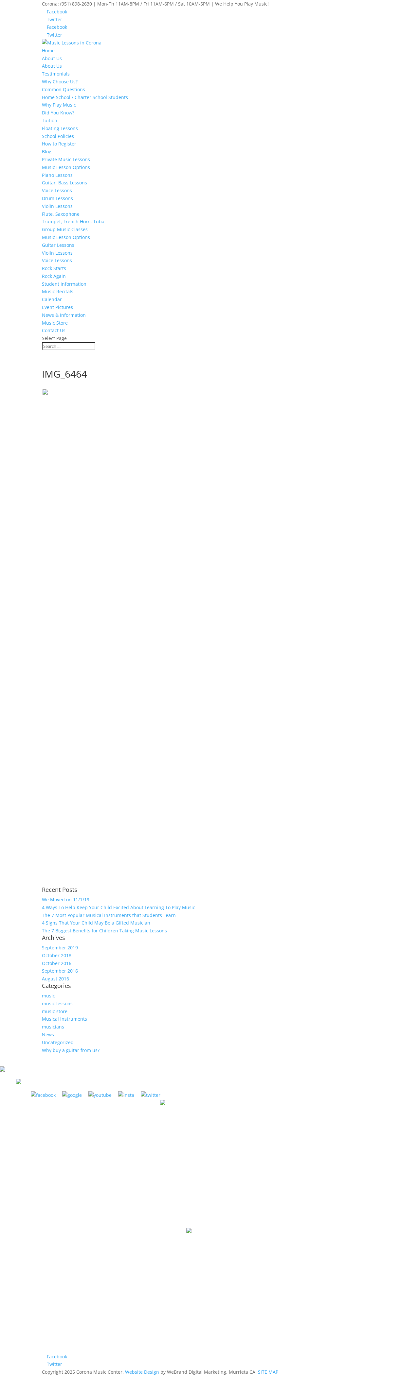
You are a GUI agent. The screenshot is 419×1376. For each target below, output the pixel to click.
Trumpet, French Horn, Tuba (73, 221)
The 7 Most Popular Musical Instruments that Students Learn (109, 915)
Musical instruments (64, 1019)
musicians (53, 1027)
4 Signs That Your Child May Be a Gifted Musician (96, 923)
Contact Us (53, 330)
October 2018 (56, 955)
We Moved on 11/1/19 (65, 899)
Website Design (142, 1372)
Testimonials (56, 74)
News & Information (64, 315)
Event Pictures (57, 307)
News (48, 1034)
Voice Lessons (57, 190)
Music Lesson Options (66, 167)
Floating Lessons (60, 128)
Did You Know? (58, 113)
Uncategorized (58, 1042)
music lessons (57, 1003)
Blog (46, 151)
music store (54, 1011)
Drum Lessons (57, 198)
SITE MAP (268, 1372)
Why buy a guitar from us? (71, 1050)
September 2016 (60, 971)
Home (48, 50)
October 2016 (56, 963)
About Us (52, 58)
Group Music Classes (65, 229)
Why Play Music (59, 105)
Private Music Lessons (66, 159)
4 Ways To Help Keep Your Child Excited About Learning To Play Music (118, 907)
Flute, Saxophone (61, 214)
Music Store (55, 323)
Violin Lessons (57, 206)
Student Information (64, 284)
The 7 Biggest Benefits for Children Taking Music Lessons (104, 930)
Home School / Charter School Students (85, 97)
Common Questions (63, 89)
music (48, 996)
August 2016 (55, 979)
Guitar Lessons (58, 245)
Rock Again (54, 276)
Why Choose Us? (60, 81)
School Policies (58, 136)
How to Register (59, 144)
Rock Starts (54, 268)
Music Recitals (57, 291)
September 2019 (60, 947)
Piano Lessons (57, 175)
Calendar (52, 299)
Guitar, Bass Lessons (64, 182)
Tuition (49, 120)
